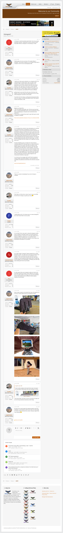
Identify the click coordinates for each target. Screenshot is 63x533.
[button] (37, 4)
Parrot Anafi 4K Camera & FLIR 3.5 (52, 41)
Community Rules (45, 493)
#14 (38, 406)
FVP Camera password (13, 456)
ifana (9, 47)
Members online (47, 69)
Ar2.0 (9, 451)
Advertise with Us (45, 491)
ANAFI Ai (19, 446)
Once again (47, 59)
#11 (38, 270)
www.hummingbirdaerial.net (19, 163)
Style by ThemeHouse (32, 528)
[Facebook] (53, 528)
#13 (38, 383)
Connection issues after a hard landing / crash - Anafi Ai (20, 445)
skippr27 (13, 463)
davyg (13, 470)
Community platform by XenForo (15, 528)
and (19, 419)
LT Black (10, 469)
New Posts (46, 39)
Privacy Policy (44, 494)
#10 (38, 251)
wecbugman (10, 457)
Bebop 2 (46, 50)
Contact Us (52, 491)
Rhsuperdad (10, 452)
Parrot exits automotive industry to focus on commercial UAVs (26, 117)
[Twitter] (58, 528)
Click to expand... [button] (27, 396)
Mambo (20, 457)
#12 (38, 290)
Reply (38, 55)
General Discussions (23, 452)
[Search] (59, 8)
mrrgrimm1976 (57, 82)
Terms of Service (53, 493)
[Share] (37, 39)
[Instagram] (55, 528)
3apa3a (9, 446)
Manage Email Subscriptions (47, 496)
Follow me (10, 461)
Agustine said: (18, 385)
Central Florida (12, 95)
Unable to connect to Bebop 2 (51, 46)
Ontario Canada (12, 75)
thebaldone (10, 462)
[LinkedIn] (56, 528)
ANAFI (19, 469)
